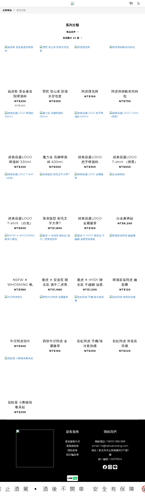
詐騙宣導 (74, 454)
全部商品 (7, 10)
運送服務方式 (72, 441)
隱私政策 (72, 450)
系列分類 (21, 10)
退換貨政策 (72, 445)
